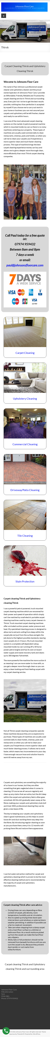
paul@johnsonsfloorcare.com (24, 265)
